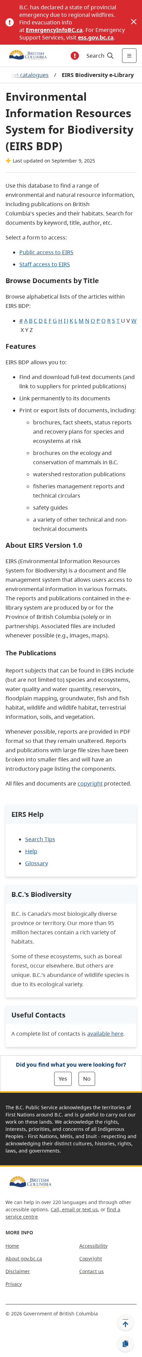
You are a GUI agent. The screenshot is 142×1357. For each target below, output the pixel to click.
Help (31, 851)
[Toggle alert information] (75, 56)
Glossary (36, 863)
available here (105, 1033)
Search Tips (40, 839)
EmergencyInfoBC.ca (54, 30)
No (87, 1078)
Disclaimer (18, 1271)
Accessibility (93, 1246)
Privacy (14, 1284)
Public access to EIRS (46, 252)
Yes (63, 1078)
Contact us (91, 1271)
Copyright (90, 1258)
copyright (90, 783)
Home (12, 1246)
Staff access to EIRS (44, 264)
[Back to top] (125, 1322)
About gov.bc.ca (24, 1258)
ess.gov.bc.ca (96, 37)
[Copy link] (125, 1344)
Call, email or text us (74, 1209)
